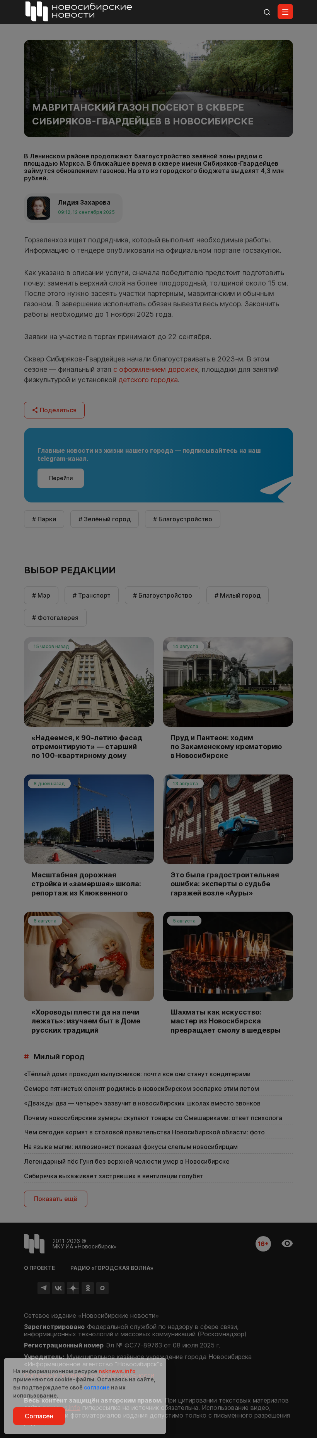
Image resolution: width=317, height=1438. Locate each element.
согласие (97, 1387)
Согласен (39, 1416)
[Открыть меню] (285, 11)
